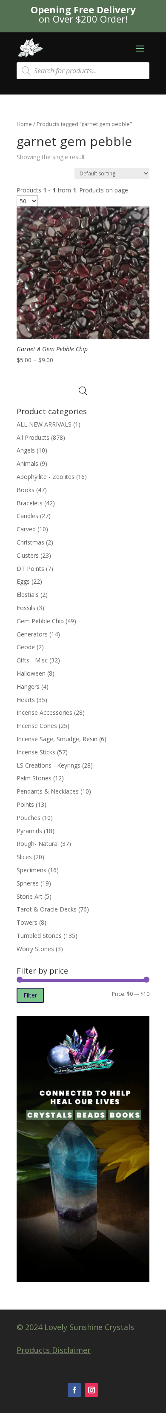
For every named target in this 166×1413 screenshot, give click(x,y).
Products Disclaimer (54, 1350)
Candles (27, 516)
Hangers (28, 686)
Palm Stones (34, 778)
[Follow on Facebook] (74, 1390)
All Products (33, 437)
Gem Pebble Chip (40, 621)
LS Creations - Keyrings (48, 765)
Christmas (30, 542)
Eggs (23, 581)
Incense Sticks (36, 752)
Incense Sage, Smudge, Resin (57, 739)
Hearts (26, 700)
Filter (30, 995)
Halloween (31, 673)
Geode (26, 647)
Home (24, 124)
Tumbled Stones (39, 935)
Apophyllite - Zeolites (45, 477)
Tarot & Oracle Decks (47, 909)
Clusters (28, 555)
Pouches (28, 818)
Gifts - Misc (32, 660)
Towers (27, 922)
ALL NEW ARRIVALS (44, 424)
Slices (24, 857)
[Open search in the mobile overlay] (83, 70)
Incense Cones (37, 726)
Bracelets (30, 503)
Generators (32, 634)
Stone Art (30, 896)
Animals (27, 463)
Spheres (28, 883)
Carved (26, 529)
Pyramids (29, 831)
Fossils (26, 608)
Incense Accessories (44, 712)
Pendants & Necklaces (48, 791)
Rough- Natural (38, 844)
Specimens (31, 870)
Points (25, 804)
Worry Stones (35, 949)
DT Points (30, 569)
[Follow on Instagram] (91, 1390)
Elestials (28, 594)
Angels (26, 450)
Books (25, 490)
